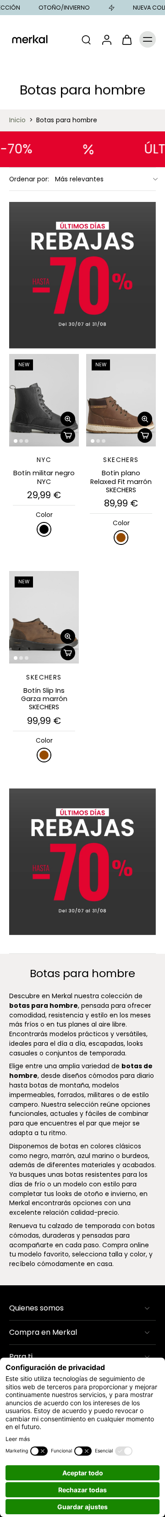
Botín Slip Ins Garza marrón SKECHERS (44, 699)
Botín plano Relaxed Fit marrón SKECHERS (121, 481)
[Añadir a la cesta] (67, 435)
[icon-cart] (126, 39)
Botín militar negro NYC (44, 477)
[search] (86, 39)
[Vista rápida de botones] (67, 419)
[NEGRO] (44, 529)
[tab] (15, 441)
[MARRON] (121, 537)
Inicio (17, 120)
